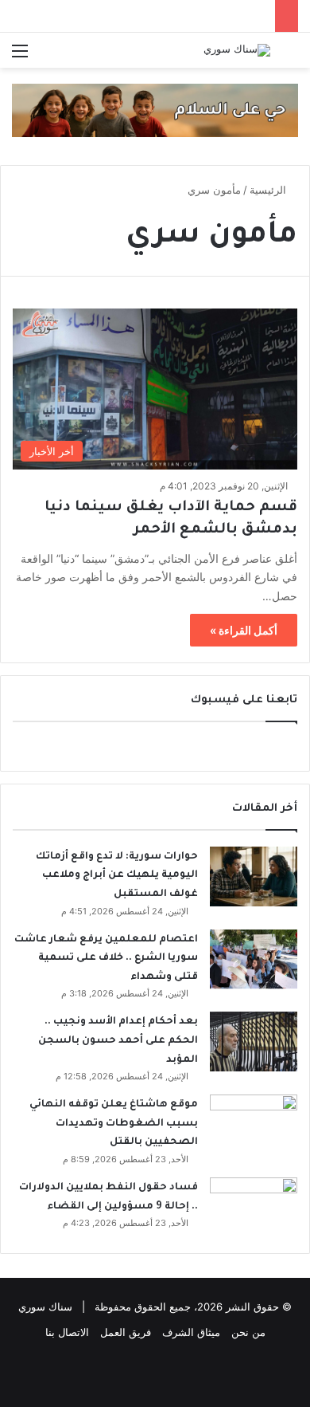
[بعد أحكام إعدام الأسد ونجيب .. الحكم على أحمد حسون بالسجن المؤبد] (253, 1041)
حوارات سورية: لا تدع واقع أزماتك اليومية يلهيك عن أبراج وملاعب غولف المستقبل (117, 875)
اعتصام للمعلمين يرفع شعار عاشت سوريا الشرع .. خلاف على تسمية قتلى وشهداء (106, 958)
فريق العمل (125, 1332)
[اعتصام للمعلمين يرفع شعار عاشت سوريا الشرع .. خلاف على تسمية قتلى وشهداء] (253, 959)
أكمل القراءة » (243, 630)
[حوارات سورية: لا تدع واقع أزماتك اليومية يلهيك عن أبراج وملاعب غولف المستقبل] (253, 876)
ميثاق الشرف (191, 1332)
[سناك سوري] (236, 50)
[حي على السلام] (155, 109)
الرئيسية (269, 189)
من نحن (248, 1332)
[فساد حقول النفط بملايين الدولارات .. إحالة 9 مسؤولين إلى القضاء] (253, 1207)
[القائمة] (20, 56)
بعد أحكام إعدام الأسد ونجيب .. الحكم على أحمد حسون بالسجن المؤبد (118, 1040)
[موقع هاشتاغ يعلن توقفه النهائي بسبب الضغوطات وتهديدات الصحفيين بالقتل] (253, 1124)
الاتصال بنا (67, 1332)
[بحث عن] (290, 56)
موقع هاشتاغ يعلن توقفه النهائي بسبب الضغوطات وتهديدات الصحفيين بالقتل (113, 1123)
